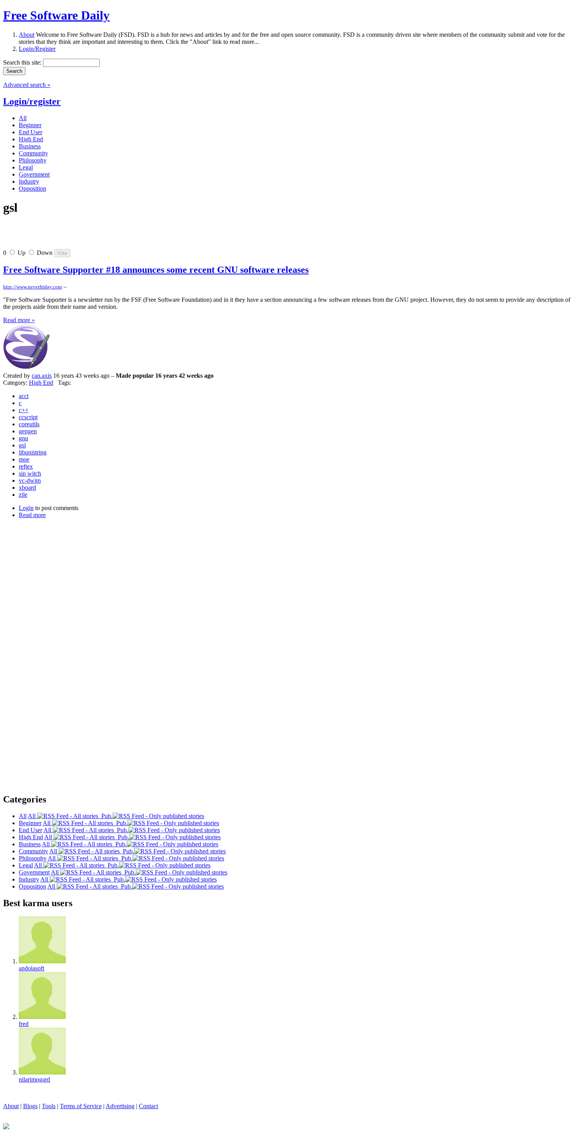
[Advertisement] (94, 235)
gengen (28, 431)
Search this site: (23, 62)
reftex (26, 466)
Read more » (19, 320)
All (32, 816)
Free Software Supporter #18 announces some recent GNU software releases (156, 270)
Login (26, 508)
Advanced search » (26, 84)
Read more (32, 515)
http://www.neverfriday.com (32, 287)
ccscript (28, 417)
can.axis (42, 375)
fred (24, 1023)
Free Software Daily (56, 15)
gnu (23, 438)
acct (24, 396)
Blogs (30, 1106)
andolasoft (31, 968)
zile (23, 494)
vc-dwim (30, 480)
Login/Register (37, 48)
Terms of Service (81, 1106)
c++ (24, 410)
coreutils (29, 424)
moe (24, 459)
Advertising (120, 1106)
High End (41, 382)
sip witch (30, 473)
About (26, 34)
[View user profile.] (26, 368)
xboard (27, 487)
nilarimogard (34, 1079)
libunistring (33, 452)
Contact (148, 1106)
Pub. (105, 816)
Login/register (32, 101)
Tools (49, 1106)
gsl (22, 445)
